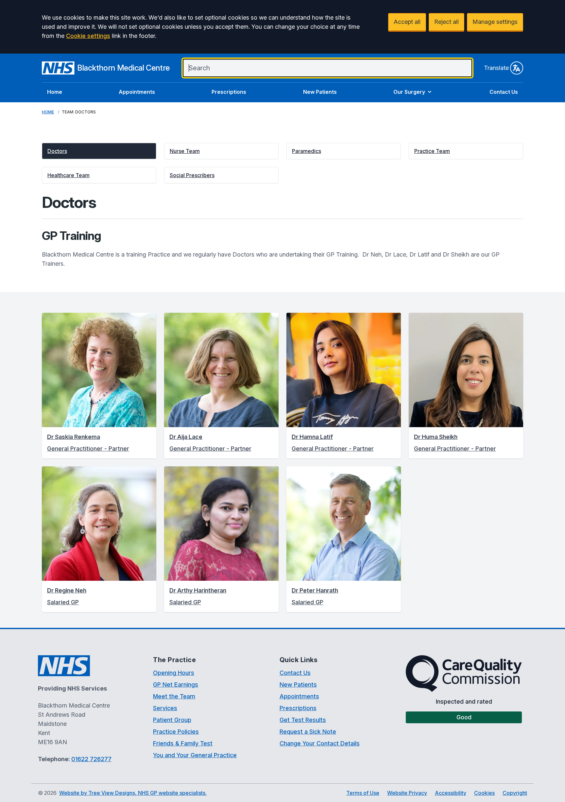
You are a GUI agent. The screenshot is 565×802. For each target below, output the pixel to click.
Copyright (515, 793)
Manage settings (495, 21)
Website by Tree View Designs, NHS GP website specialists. (133, 793)
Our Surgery (409, 92)
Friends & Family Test (183, 743)
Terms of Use (362, 793)
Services (165, 708)
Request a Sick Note (308, 731)
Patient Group (172, 719)
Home (54, 92)
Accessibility (450, 793)
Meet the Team (174, 696)
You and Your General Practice (195, 755)
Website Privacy (407, 793)
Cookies (484, 793)
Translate (496, 67)
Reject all (446, 21)
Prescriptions (229, 92)
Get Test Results (303, 719)
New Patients (320, 92)
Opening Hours (173, 672)
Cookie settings (88, 35)
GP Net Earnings (175, 684)
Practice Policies (176, 731)
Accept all (407, 21)
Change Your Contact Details (320, 743)
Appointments (137, 92)
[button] (99, 151)
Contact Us (503, 92)
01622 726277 (91, 759)
